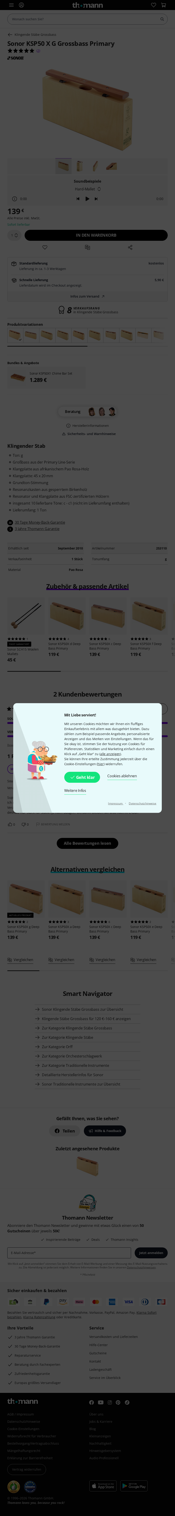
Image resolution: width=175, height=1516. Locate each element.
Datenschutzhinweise (142, 803)
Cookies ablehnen (122, 775)
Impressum (115, 803)
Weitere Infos (75, 790)
